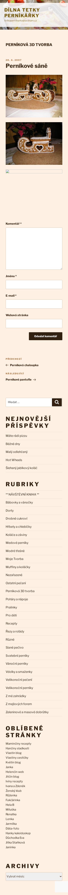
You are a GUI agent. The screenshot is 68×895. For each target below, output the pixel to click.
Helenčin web (15, 772)
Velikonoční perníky (19, 688)
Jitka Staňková (15, 842)
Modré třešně (15, 551)
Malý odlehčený (17, 452)
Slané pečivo (15, 647)
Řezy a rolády (15, 631)
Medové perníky (17, 543)
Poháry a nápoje (17, 599)
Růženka (11, 795)
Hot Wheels (14, 460)
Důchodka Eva (15, 838)
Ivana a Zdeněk (15, 786)
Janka (9, 767)
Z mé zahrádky (16, 696)
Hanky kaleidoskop (18, 833)
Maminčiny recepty (18, 743)
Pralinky (11, 607)
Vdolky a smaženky (19, 672)
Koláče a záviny (16, 535)
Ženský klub (14, 791)
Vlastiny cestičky (17, 757)
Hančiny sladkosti (17, 748)
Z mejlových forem (19, 704)
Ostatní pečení (16, 583)
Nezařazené (14, 575)
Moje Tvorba (14, 559)
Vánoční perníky (17, 663)
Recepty (11, 623)
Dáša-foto (12, 828)
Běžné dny (13, 444)
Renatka (11, 814)
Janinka (10, 847)
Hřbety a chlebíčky (19, 526)
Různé (10, 639)
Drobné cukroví (16, 518)
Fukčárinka (13, 800)
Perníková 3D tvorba (29, 44)
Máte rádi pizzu (16, 436)
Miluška (11, 809)
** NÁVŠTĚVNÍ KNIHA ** (22, 494)
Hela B (10, 805)
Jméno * (11, 276)
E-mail (11, 295)
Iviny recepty (14, 781)
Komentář (14, 223)
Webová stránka (17, 315)
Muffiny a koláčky (18, 567)
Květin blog (13, 762)
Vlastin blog (14, 753)
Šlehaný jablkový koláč (21, 468)
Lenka (10, 819)
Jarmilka (11, 823)
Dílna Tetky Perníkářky (22, 12)
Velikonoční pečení (19, 680)
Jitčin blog (12, 776)
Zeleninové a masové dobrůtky (27, 712)
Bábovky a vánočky (19, 502)
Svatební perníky (17, 655)
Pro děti (11, 615)
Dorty (10, 510)
